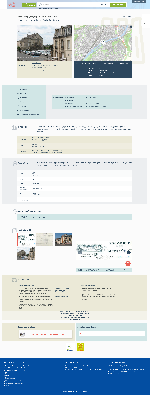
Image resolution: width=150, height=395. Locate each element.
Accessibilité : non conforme (14, 383)
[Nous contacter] (144, 23)
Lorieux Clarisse (52, 16)
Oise (30, 22)
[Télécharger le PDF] (144, 20)
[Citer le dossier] (144, 26)
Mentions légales (11, 378)
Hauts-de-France (23, 22)
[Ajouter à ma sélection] (144, 16)
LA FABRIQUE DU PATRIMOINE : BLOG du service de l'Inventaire (83, 369)
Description (23, 97)
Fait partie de (84, 334)
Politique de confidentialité (14, 380)
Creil (34, 22)
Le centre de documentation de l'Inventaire (77, 366)
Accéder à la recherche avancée (48, 8)
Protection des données (13, 385)
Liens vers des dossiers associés (30, 114)
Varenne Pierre (40, 150)
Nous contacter (10, 373)
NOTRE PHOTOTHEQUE (72, 368)
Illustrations (23, 106)
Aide (7, 375)
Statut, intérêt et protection (28, 102)
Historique (23, 93)
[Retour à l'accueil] (3, 4)
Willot (41, 152)
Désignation (23, 89)
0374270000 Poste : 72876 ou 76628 (16, 370)
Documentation (24, 110)
